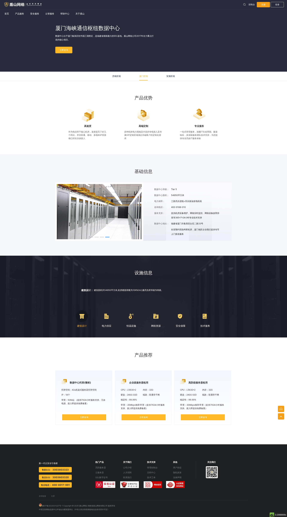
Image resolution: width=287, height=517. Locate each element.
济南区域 (116, 76)
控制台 (252, 4)
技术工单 (151, 477)
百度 (53, 496)
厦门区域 (143, 76)
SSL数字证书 (101, 477)
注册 (263, 4)
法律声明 (177, 477)
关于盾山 (79, 13)
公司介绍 (127, 467)
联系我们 (127, 477)
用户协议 (177, 467)
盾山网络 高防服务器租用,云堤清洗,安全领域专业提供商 (21, 3)
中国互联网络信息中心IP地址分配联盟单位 (56, 509)
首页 (6, 13)
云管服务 (49, 13)
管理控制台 (152, 467)
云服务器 (99, 472)
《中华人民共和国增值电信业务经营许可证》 (91, 509)
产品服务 (19, 13)
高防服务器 (100, 467)
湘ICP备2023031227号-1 (52, 506)
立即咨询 (64, 50)
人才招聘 (127, 472)
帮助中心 (64, 13)
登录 (277, 4)
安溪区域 (170, 76)
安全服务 (34, 13)
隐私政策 (177, 472)
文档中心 (151, 472)
